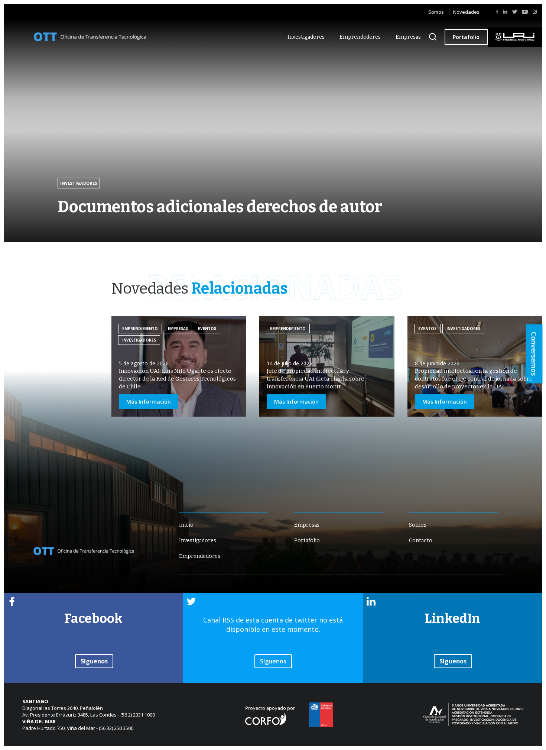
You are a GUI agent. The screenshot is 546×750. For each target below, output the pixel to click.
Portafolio (466, 37)
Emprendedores (360, 37)
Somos (436, 12)
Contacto (420, 540)
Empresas (408, 37)
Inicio (186, 525)
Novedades (466, 12)
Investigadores (306, 37)
